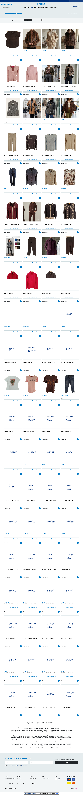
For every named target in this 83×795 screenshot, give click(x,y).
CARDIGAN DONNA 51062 (9, 86)
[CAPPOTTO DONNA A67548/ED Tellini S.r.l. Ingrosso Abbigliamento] (70, 487)
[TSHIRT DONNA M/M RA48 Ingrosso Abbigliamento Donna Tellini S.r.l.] (13, 39)
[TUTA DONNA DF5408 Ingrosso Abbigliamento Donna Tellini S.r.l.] (13, 315)
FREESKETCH (25, 188)
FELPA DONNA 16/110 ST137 (10, 293)
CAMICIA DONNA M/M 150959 (48, 603)
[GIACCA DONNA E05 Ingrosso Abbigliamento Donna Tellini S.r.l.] (32, 177)
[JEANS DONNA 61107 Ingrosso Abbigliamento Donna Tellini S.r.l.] (70, 315)
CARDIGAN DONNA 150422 (48, 224)
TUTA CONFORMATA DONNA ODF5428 (12, 259)
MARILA (43, 464)
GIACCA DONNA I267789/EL (67, 121)
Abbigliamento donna (74, 13)
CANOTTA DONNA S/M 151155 (29, 603)
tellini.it (27, 724)
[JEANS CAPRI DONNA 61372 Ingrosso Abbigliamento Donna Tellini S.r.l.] (13, 349)
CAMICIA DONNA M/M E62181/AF (49, 672)
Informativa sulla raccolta (30, 793)
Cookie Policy (13, 788)
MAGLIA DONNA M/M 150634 (10, 465)
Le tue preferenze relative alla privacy (46, 793)
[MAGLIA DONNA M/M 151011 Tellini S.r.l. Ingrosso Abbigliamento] (70, 453)
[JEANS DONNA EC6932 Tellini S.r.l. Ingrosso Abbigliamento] (13, 418)
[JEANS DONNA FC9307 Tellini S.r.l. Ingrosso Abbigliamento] (51, 418)
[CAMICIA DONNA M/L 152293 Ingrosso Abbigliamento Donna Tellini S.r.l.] (51, 74)
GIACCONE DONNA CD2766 (29, 52)
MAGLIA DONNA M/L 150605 (67, 224)
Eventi (32, 7)
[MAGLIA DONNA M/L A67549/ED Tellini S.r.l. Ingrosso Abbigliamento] (32, 556)
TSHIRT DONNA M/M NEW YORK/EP (49, 396)
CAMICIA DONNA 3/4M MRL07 (10, 638)
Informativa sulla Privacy (15, 765)
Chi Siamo (18, 778)
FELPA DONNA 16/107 (27, 293)
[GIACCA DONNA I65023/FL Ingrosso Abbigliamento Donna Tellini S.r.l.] (51, 246)
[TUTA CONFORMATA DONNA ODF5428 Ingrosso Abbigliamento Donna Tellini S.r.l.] (13, 246)
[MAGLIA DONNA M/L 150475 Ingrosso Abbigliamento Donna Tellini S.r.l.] (32, 143)
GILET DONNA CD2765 (66, 52)
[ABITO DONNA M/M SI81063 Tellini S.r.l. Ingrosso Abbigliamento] (13, 660)
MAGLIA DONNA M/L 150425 (67, 155)
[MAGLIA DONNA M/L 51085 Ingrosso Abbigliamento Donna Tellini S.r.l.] (32, 74)
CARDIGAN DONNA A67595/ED (49, 534)
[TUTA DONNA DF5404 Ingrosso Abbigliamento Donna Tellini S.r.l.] (32, 315)
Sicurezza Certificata (45, 778)
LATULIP (5, 50)
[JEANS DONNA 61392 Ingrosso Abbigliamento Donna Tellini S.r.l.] (32, 349)
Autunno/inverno (47, 20)
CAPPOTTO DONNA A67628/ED (30, 500)
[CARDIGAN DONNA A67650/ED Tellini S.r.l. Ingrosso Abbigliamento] (13, 522)
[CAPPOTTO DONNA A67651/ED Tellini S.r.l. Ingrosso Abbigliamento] (51, 487)
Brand (35, 7)
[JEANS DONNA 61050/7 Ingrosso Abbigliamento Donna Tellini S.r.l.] (51, 315)
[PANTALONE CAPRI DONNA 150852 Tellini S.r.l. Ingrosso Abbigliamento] (51, 694)
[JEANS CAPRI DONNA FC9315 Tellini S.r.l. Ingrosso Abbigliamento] (32, 418)
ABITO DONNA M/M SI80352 (67, 638)
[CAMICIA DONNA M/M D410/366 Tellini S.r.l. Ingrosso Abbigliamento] (32, 625)
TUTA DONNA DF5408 (9, 327)
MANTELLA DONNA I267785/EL (30, 121)
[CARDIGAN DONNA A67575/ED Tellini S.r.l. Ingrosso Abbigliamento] (13, 556)
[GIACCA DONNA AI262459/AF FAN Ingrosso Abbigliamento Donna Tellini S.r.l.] (70, 74)
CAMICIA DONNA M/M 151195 (67, 707)
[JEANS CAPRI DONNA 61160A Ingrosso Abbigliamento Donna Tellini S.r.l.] (32, 246)
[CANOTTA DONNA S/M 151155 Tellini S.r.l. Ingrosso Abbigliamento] (32, 591)
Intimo (46, 7)
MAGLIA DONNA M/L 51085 (29, 86)
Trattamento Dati (8, 788)
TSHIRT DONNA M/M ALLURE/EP (68, 362)
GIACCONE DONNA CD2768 (48, 52)
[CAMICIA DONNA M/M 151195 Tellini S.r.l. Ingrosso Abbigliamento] (70, 694)
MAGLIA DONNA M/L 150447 (48, 155)
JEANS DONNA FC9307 (47, 431)
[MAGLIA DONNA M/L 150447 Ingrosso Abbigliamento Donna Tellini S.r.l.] (51, 143)
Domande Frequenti (20, 783)
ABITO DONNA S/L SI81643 (48, 638)
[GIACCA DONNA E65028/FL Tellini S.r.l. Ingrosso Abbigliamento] (70, 556)
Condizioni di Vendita (33, 778)
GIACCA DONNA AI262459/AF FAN (68, 86)
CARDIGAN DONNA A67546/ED (68, 534)
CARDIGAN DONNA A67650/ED (11, 534)
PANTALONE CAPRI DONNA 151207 (11, 500)
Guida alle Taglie (32, 783)
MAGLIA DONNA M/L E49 (66, 190)
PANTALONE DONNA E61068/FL (11, 603)
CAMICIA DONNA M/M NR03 (67, 603)
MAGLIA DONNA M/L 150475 (29, 155)
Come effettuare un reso (46, 781)
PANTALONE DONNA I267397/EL (11, 155)
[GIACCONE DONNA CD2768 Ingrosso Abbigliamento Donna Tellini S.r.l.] (51, 39)
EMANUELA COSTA (64, 395)
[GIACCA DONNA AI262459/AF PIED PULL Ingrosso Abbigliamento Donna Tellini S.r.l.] (13, 108)
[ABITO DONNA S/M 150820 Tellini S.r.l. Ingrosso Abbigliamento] (70, 660)
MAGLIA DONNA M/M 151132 (29, 465)
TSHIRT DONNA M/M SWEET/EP (30, 396)
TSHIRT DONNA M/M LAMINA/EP (49, 362)
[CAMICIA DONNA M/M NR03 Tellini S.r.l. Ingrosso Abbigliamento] (70, 591)
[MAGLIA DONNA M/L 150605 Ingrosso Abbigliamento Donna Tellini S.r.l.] (70, 212)
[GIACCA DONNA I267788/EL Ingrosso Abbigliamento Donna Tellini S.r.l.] (51, 108)
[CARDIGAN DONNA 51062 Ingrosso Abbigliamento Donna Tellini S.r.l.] (13, 74)
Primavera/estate (37, 20)
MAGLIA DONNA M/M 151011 (67, 465)
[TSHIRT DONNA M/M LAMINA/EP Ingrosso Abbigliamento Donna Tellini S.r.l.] (51, 349)
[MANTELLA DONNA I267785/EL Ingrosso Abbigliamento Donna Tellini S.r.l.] (32, 108)
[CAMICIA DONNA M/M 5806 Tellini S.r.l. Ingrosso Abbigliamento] (32, 660)
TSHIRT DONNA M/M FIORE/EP (10, 396)
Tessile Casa (56, 7)
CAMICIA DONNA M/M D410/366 (30, 638)
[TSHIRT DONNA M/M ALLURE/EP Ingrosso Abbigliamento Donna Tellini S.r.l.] (70, 349)
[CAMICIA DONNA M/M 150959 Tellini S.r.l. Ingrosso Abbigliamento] (51, 591)
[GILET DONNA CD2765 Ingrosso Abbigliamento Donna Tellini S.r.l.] (70, 39)
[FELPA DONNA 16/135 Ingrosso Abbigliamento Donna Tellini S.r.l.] (51, 281)
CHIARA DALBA (26, 50)
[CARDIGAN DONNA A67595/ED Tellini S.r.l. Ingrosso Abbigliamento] (51, 522)
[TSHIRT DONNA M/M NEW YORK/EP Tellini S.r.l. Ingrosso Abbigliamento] (51, 384)
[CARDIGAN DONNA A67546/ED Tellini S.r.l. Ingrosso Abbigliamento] (70, 522)
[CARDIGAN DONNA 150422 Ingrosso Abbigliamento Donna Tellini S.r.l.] (51, 212)
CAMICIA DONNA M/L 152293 (48, 86)
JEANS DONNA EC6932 (9, 431)
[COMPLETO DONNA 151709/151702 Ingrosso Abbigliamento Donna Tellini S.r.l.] (13, 212)
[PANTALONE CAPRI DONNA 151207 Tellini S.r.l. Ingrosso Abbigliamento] (13, 487)
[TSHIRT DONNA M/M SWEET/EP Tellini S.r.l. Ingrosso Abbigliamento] (32, 384)
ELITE (5, 188)
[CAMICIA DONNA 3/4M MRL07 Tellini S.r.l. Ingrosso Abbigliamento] (13, 625)
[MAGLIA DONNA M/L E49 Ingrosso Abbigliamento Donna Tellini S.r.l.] (70, 177)
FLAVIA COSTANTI (26, 429)
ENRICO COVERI (7, 257)
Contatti (18, 781)
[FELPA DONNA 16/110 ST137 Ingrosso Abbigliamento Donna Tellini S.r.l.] (13, 281)
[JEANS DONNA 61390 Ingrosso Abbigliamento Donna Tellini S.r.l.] (70, 281)
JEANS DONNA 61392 (27, 362)
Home (69, 13)
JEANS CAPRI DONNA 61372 (10, 362)
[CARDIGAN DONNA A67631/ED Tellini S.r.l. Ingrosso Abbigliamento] (32, 522)
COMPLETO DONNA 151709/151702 (11, 224)
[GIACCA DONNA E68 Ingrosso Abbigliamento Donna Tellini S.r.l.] (51, 177)
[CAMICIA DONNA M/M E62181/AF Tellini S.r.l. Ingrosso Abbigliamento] (51, 660)
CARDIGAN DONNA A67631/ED (29, 534)
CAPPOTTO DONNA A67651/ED (49, 500)
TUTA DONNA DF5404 (28, 327)
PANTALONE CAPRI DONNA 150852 (49, 707)
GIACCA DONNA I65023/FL (48, 259)
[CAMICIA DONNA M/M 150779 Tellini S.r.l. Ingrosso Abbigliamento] (32, 694)
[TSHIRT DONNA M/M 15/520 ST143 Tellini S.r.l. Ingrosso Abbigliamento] (51, 556)
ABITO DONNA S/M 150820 (67, 672)
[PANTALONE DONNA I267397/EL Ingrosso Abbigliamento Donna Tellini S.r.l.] (13, 143)
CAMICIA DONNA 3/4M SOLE (48, 465)
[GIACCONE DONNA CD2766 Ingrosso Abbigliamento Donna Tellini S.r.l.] (32, 39)
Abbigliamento (41, 7)
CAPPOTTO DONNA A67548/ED (68, 500)
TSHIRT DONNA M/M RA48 (9, 52)
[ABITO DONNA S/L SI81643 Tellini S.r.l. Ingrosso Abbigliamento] (51, 625)
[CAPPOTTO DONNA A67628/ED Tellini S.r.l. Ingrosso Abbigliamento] (32, 487)
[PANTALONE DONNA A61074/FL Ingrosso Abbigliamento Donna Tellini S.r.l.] (70, 246)
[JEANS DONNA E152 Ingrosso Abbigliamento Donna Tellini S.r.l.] (13, 177)
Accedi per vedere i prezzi (13, 55)
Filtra (7, 25)
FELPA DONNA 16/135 (46, 293)
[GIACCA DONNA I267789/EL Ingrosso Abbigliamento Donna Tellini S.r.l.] (70, 108)
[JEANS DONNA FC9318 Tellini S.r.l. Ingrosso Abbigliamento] (70, 418)
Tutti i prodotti (27, 20)
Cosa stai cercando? (6, 7)
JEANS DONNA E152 (8, 190)
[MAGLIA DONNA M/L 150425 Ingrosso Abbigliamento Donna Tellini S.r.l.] (70, 143)
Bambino (51, 7)
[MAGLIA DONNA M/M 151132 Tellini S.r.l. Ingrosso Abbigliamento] (32, 453)
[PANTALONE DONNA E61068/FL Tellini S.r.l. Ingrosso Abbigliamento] (13, 591)
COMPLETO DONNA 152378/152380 (30, 224)
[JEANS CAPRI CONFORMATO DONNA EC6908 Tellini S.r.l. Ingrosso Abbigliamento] (70, 384)
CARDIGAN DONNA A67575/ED (11, 569)
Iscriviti (66, 762)
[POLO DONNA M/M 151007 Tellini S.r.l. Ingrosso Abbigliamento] (13, 694)
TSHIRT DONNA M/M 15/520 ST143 (49, 569)
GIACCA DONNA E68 (46, 190)
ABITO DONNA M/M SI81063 (10, 672)
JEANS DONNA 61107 (65, 327)
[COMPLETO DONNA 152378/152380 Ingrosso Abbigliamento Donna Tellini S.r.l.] (32, 212)
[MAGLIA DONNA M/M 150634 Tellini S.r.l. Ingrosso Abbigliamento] (13, 453)
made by (72, 788)
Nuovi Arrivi (26, 7)
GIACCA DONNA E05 (27, 190)
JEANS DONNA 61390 (65, 293)
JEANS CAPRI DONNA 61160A (29, 259)
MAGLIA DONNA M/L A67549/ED (30, 569)
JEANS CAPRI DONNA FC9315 (29, 431)
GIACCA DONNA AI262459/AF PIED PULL (11, 121)
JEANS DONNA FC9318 (66, 431)
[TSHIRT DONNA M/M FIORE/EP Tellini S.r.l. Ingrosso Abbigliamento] (13, 384)
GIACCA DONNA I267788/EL (48, 121)
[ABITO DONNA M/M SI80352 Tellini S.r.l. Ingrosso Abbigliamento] (70, 625)
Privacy (31, 781)
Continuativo (55, 20)
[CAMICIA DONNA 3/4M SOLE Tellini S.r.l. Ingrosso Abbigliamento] (51, 453)
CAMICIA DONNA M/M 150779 (29, 707)
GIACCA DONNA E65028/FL (67, 569)
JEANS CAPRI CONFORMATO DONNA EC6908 (69, 397)
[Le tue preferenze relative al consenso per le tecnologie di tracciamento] (2, 794)
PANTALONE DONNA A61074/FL (68, 259)
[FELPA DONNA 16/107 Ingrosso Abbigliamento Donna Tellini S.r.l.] (32, 281)
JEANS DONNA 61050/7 (47, 327)
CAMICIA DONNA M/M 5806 (29, 672)
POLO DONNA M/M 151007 (9, 707)
